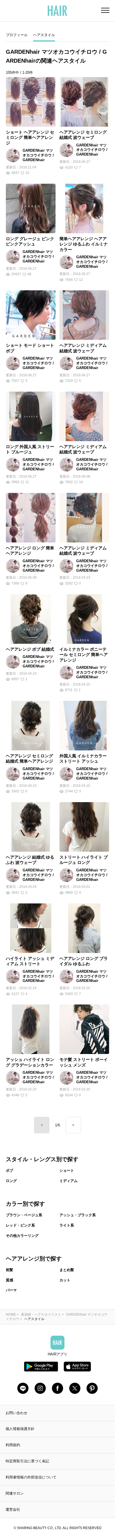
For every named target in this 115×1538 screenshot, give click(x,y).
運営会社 (13, 1509)
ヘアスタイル (44, 35)
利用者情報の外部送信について (31, 1477)
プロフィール (17, 35)
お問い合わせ (16, 1413)
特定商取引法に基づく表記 (27, 1461)
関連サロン (15, 1493)
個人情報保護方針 (20, 1429)
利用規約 (13, 1445)
